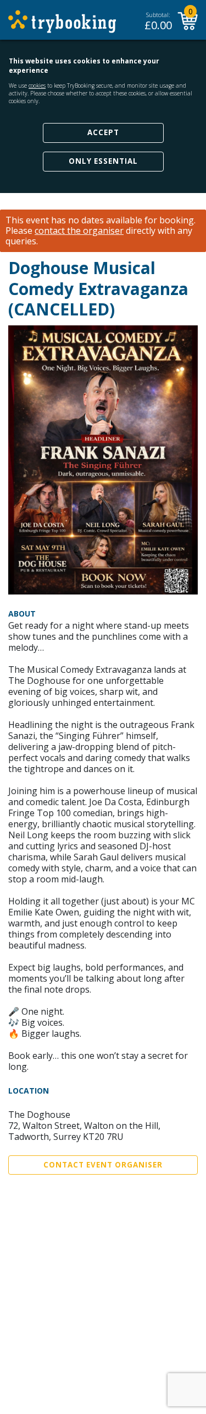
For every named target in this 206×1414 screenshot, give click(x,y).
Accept (103, 132)
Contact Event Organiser (103, 1165)
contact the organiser (79, 231)
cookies (37, 85)
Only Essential (103, 161)
